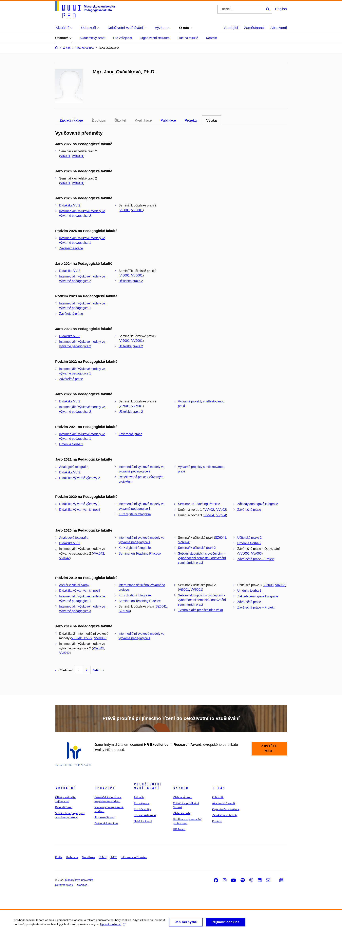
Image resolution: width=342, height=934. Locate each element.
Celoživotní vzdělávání (148, 786)
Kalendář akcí (63, 807)
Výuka (211, 120)
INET (113, 857)
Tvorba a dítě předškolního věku (200, 610)
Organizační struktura (155, 38)
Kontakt (211, 38)
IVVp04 (221, 515)
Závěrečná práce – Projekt (255, 559)
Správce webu (64, 884)
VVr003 (256, 553)
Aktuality (139, 797)
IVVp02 (221, 509)
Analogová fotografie (73, 466)
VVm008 (100, 638)
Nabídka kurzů (143, 821)
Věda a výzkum (182, 797)
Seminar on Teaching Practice (199, 504)
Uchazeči (104, 788)
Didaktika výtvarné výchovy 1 (79, 504)
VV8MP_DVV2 (81, 638)
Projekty (191, 120)
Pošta (58, 857)
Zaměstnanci (254, 28)
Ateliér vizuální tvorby (74, 585)
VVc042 (98, 553)
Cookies (82, 884)
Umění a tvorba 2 (249, 543)
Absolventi (278, 28)
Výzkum (180, 788)
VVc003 (244, 553)
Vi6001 (65, 156)
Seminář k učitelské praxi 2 (197, 547)
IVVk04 (209, 515)
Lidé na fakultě (188, 38)
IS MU (102, 857)
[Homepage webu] (85, 9)
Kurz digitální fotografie (135, 514)
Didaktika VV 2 (69, 205)
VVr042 (64, 558)
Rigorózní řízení (104, 817)
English (281, 9)
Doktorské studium (106, 823)
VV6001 (77, 156)
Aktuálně (65, 788)
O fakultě (62, 38)
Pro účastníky (142, 809)
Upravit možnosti (110, 924)
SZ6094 (183, 542)
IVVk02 (209, 509)
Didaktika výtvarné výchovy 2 (79, 478)
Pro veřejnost (122, 38)
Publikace (168, 120)
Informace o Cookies (134, 857)
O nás (218, 788)
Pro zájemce (141, 803)
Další (96, 670)
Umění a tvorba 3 (71, 444)
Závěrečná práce (71, 248)
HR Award (179, 829)
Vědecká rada (181, 813)
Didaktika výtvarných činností (79, 509)
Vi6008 (280, 585)
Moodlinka (88, 857)
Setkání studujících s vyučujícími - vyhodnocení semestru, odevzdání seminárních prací (202, 558)
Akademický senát (92, 38)
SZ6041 (220, 537)
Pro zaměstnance (145, 815)
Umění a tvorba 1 (249, 590)
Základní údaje (71, 120)
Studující (231, 28)
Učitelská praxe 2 (131, 281)
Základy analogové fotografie (257, 504)
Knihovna (72, 857)
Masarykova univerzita (79, 879)
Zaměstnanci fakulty (224, 815)
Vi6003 (268, 585)
